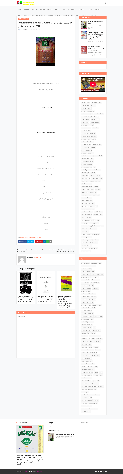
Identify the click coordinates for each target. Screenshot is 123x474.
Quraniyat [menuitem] (27, 9)
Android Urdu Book (86, 167)
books (93, 172)
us (94, 220)
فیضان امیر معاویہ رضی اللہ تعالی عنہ (90, 234)
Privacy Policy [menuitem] (75, 15)
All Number (95, 128)
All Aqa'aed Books (86, 108)
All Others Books (85, 130)
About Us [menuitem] (93, 15)
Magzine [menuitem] (97, 9)
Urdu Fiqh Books (97, 214)
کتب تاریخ (96, 240)
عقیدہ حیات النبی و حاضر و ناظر (88, 228)
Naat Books (92, 195)
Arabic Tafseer (96, 170)
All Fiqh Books (94, 116)
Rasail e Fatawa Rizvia (86, 200)
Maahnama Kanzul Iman (87, 189)
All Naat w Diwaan (86, 128)
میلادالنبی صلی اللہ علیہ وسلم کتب (89, 248)
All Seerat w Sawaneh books (88, 139)
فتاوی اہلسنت (84, 231)
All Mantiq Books (95, 122)
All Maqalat (84, 125)
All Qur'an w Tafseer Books (88, 133)
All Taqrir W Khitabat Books (88, 147)
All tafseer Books (96, 144)
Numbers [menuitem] (50, 9)
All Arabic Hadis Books (97, 114)
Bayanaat (83, 172)
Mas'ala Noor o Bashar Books (89, 192)
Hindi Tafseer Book (86, 184)
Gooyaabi (39, 471)
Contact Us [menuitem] (85, 15)
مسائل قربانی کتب (93, 242)
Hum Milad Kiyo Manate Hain (95, 22)
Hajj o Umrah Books (95, 181)
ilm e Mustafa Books (86, 186)
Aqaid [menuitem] (19, 15)
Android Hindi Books (86, 164)
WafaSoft (25, 30)
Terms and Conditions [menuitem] (53, 15)
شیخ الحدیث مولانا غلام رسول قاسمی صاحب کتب (91, 226)
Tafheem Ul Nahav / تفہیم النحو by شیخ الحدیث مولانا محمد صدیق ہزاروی (96, 48)
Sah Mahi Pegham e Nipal (87, 203)
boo (89, 172)
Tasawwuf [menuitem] (65, 9)
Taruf (100, 212)
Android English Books (87, 158)
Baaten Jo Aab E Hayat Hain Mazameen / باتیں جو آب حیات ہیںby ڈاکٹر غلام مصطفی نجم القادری (45, 298)
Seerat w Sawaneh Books (87, 209)
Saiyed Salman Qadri (86, 206)
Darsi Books (84, 175)
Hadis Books (84, 181)
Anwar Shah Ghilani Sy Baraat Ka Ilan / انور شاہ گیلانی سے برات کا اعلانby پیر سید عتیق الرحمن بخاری (25, 298)
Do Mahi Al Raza (85, 178)
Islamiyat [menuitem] (26, 15)
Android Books (98, 156)
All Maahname (85, 122)
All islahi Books (24, 237)
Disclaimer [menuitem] (65, 15)
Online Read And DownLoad (46, 132)
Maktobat (97, 189)
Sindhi (96, 212)
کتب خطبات (84, 242)
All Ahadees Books (96, 102)
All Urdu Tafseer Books (87, 153)
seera (95, 206)
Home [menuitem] (19, 9)
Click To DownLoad (46, 108)
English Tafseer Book (97, 178)
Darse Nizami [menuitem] (40, 15)
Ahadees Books (85, 102)
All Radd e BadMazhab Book (88, 136)
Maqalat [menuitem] (42, 9)
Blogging (25, 471)
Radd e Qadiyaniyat (86, 198)
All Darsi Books (85, 116)
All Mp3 (91, 125)
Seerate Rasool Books (35, 237)
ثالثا (98, 220)
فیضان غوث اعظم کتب (86, 240)
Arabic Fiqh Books (86, 170)
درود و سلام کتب (85, 223)
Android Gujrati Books (87, 161)
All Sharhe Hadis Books (87, 142)
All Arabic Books (85, 114)
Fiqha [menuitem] (32, 15)
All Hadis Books (85, 119)
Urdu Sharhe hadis (86, 217)
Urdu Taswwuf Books (86, 220)
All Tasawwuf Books (86, 150)
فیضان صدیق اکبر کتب (86, 237)
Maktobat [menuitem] (90, 9)
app (94, 167)
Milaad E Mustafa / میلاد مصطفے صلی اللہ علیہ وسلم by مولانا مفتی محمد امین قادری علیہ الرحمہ (95, 35)
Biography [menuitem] (35, 9)
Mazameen (84, 195)
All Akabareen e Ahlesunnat (88, 105)
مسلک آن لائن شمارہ (86, 245)
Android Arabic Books (87, 156)
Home (49, 426)
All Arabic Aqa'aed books (87, 111)
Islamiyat (96, 186)
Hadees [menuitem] (57, 9)
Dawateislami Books (95, 175)
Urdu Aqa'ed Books (86, 214)
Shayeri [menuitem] (73, 9)
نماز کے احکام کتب (85, 251)
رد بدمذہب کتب (94, 223)
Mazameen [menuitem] (81, 9)
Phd (98, 195)
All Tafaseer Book (85, 144)
